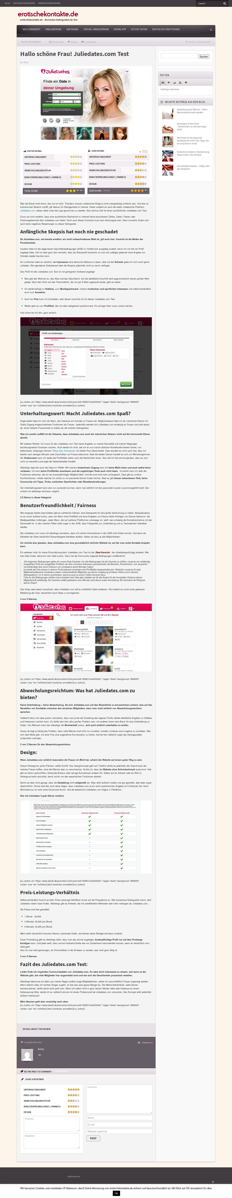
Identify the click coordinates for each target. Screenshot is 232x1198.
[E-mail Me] (40, 1055)
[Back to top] (213, 1182)
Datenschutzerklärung (49, 3)
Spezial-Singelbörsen (96, 29)
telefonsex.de (74, 1176)
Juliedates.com (27, 210)
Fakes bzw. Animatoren (63, 450)
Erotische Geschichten (24, 3)
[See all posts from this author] (27, 1054)
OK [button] (116, 1193)
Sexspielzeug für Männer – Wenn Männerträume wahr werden (192, 111)
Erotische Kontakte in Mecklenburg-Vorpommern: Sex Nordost (193, 153)
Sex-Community (31, 29)
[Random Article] (210, 29)
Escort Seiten (139, 29)
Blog (7, 3)
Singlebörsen (53, 29)
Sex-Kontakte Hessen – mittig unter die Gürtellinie (193, 167)
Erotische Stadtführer (166, 29)
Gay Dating (72, 29)
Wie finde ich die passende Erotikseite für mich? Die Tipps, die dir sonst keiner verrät (193, 140)
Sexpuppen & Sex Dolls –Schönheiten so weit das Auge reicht (191, 126)
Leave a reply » (61, 1071)
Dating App (120, 29)
